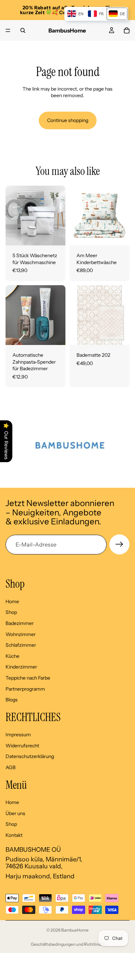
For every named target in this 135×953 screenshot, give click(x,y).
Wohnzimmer (21, 634)
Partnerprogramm (25, 689)
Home (12, 601)
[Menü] (8, 30)
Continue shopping (67, 120)
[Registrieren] (119, 544)
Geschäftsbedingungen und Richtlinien (68, 944)
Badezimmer (20, 623)
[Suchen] (22, 30)
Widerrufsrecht (22, 745)
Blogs (12, 700)
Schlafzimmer (21, 645)
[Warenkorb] (126, 30)
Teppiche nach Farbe (28, 678)
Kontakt (14, 835)
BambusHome (75, 930)
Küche (12, 656)
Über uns (15, 813)
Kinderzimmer (21, 667)
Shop (11, 612)
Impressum (18, 735)
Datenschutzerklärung (30, 757)
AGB (11, 767)
